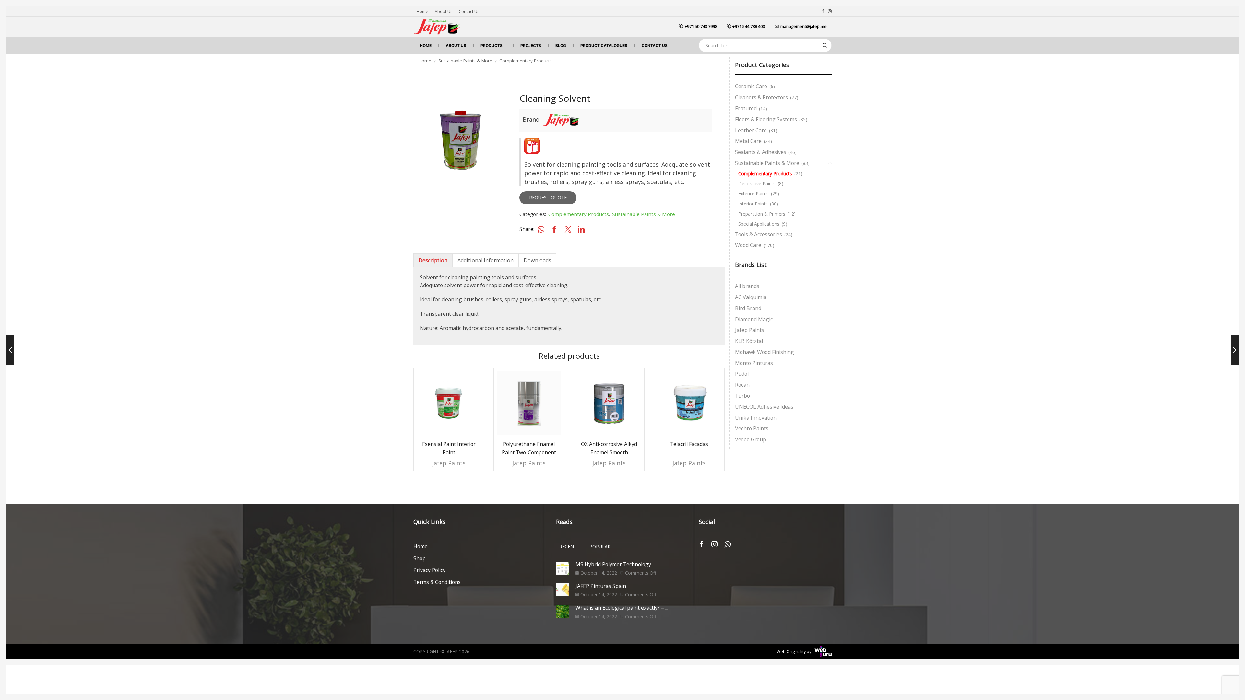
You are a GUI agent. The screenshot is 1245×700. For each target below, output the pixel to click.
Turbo (742, 395)
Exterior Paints (753, 194)
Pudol (742, 373)
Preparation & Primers (761, 214)
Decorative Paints (757, 184)
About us (443, 11)
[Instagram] (830, 11)
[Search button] (824, 45)
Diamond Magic (754, 319)
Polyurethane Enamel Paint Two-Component (529, 448)
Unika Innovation (756, 417)
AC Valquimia (750, 297)
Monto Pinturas (754, 363)
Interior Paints (753, 204)
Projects (530, 45)
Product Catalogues (603, 45)
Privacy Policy (429, 570)
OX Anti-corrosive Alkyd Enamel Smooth (609, 448)
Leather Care (751, 130)
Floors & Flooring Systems (766, 119)
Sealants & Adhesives (760, 152)
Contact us (469, 11)
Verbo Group (750, 439)
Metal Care (748, 141)
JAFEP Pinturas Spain (600, 585)
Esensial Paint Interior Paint (449, 448)
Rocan (742, 384)
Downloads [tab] (537, 260)
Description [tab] (433, 260)
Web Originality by (794, 651)
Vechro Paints (751, 428)
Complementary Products (525, 61)
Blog (560, 45)
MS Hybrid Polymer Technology (613, 564)
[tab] (432, 260)
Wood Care (748, 245)
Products (491, 45)
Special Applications (758, 224)
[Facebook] (823, 11)
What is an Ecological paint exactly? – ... (621, 607)
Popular (600, 546)
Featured (746, 108)
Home (422, 11)
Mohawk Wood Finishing (764, 352)
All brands (747, 286)
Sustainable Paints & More (465, 61)
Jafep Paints (449, 463)
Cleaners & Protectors (761, 97)
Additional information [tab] (485, 260)
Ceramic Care (751, 86)
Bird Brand (748, 308)
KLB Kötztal (749, 340)
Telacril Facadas (689, 444)
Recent (568, 546)
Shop (419, 558)
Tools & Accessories (758, 234)
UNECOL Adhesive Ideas (764, 406)
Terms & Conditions (437, 582)
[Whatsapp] (727, 544)
